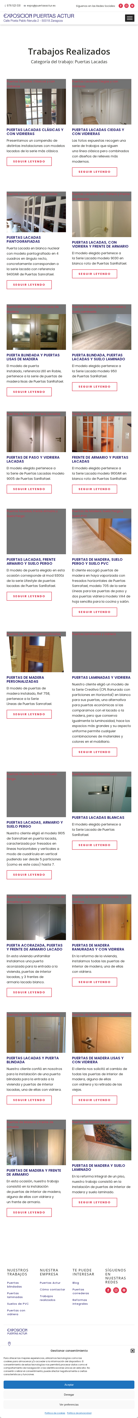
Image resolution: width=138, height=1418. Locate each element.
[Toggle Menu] (130, 18)
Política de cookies (55, 1413)
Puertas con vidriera (16, 1312)
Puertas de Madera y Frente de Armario (34, 1172)
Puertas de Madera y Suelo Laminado (98, 1168)
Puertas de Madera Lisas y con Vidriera (98, 1060)
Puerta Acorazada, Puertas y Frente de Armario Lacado (35, 947)
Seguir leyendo (29, 161)
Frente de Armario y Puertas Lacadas (100, 459)
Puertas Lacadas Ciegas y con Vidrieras (98, 132)
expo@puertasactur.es (41, 5)
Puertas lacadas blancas (98, 818)
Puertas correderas (81, 1291)
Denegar (69, 1394)
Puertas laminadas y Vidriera (101, 677)
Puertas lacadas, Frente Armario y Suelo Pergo (31, 561)
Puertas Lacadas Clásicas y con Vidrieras (35, 132)
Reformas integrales (80, 1302)
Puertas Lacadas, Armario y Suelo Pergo (35, 824)
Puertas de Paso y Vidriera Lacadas (33, 459)
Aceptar (69, 1384)
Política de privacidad (79, 1413)
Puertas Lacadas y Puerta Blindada (33, 1060)
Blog (76, 1283)
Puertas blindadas (14, 1284)
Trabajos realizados (48, 1298)
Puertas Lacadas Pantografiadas (24, 239)
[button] (132, 1351)
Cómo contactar (52, 1289)
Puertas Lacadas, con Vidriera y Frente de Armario (100, 244)
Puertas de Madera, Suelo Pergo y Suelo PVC (97, 561)
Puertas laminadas (15, 1295)
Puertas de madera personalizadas (25, 679)
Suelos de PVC (18, 1304)
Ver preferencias (69, 1404)
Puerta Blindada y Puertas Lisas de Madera (33, 357)
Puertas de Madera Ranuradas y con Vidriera (98, 947)
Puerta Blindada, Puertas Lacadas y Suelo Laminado (98, 357)
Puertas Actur (50, 1283)
